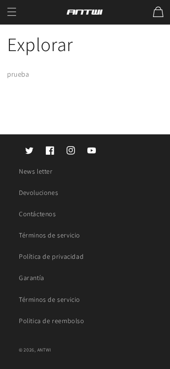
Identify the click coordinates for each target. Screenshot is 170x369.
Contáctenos (37, 214)
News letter (36, 171)
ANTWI (44, 350)
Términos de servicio (49, 235)
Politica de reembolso (52, 320)
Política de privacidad (51, 256)
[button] (11, 11)
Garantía (31, 277)
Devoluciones (38, 192)
